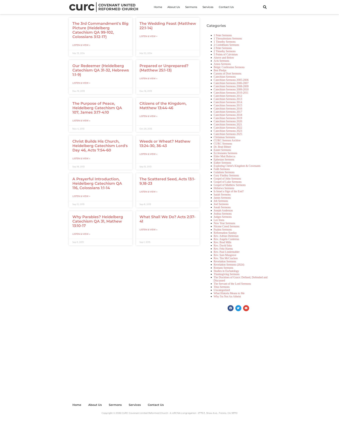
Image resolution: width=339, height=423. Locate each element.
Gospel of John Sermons (227, 178)
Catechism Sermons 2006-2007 (231, 83)
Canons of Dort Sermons (227, 73)
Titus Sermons (222, 286)
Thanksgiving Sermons (226, 274)
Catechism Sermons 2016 (228, 108)
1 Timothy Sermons (225, 41)
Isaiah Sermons (222, 194)
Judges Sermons (223, 216)
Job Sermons (221, 200)
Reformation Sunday (225, 232)
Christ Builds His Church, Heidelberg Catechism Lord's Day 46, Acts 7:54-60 (100, 145)
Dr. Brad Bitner (222, 146)
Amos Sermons (222, 63)
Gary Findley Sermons (226, 175)
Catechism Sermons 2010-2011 (231, 92)
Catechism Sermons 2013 (228, 98)
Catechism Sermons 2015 (228, 105)
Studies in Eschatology (226, 270)
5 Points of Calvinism (226, 54)
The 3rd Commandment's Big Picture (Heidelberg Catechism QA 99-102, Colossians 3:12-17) (100, 30)
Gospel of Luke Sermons (228, 181)
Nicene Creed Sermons (226, 226)
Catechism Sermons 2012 (228, 95)
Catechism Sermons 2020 (228, 121)
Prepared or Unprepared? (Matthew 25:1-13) (163, 68)
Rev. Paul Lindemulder (226, 251)
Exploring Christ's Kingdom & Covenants (237, 165)
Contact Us (226, 7)
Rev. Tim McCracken (226, 258)
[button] (264, 7)
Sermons (191, 7)
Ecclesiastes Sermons (225, 153)
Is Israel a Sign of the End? (229, 191)
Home (158, 7)
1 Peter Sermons (223, 35)
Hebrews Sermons (224, 188)
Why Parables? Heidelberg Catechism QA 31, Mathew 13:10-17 (97, 221)
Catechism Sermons (225, 76)
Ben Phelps (220, 70)
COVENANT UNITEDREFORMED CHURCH (118, 7)
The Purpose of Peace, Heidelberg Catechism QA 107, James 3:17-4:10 (97, 107)
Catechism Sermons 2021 (228, 124)
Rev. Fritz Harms (223, 248)
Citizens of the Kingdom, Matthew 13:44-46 (162, 105)
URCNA (176, 413)
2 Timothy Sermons (225, 51)
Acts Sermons (221, 60)
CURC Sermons (223, 143)
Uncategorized (222, 290)
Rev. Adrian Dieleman (226, 235)
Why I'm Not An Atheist (227, 296)
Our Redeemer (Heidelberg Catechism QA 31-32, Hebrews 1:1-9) (100, 70)
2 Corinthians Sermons (226, 44)
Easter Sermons (222, 149)
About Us (173, 7)
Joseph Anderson (223, 210)
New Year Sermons (224, 223)
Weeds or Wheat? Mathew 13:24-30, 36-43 (164, 143)
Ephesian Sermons (224, 159)
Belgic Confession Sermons (229, 67)
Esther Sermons (222, 162)
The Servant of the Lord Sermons (232, 283)
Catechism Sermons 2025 (228, 134)
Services (208, 7)
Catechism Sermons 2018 (228, 114)
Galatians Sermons (224, 172)
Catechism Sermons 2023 (228, 130)
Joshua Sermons (223, 213)
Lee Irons (219, 219)
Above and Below (224, 57)
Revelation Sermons (225, 261)
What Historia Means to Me (229, 293)
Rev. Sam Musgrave (225, 255)
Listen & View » (81, 45)
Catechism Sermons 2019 (228, 118)
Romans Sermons (223, 267)
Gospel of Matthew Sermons (230, 184)
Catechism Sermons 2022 (228, 127)
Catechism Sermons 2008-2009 (231, 86)
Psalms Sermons (223, 229)
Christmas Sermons (224, 137)
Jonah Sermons (222, 207)
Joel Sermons (221, 204)
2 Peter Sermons (223, 48)
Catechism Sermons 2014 (228, 102)
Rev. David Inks (223, 245)
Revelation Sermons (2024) (229, 264)
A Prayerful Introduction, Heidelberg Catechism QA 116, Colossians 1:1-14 (97, 183)
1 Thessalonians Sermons (228, 38)
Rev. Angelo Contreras (226, 239)
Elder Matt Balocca (224, 156)
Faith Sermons (222, 169)
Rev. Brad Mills (222, 242)
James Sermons (222, 197)
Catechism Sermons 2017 (228, 111)
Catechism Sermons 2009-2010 (231, 89)
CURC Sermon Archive (227, 140)
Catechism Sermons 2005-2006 (231, 79)
